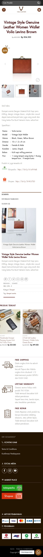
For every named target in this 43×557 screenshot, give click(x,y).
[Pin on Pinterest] (22, 279)
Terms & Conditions (24, 549)
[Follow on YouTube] (15, 470)
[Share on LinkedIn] (26, 279)
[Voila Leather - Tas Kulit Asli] (21, 10)
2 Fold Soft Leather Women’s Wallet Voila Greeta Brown (31, 340)
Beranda (6, 283)
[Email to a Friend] (18, 279)
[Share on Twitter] (14, 279)
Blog (12, 549)
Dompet (15, 283)
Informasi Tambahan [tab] (10, 199)
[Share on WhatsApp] (5, 279)
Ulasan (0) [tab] (6, 204)
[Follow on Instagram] (9, 470)
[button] (4, 10)
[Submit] (38, 3)
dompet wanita (11, 293)
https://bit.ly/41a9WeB (27, 170)
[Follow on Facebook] (4, 470)
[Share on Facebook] (10, 279)
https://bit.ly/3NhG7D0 (25, 181)
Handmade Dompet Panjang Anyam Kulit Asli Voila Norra (7, 340)
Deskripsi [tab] (5, 194)
